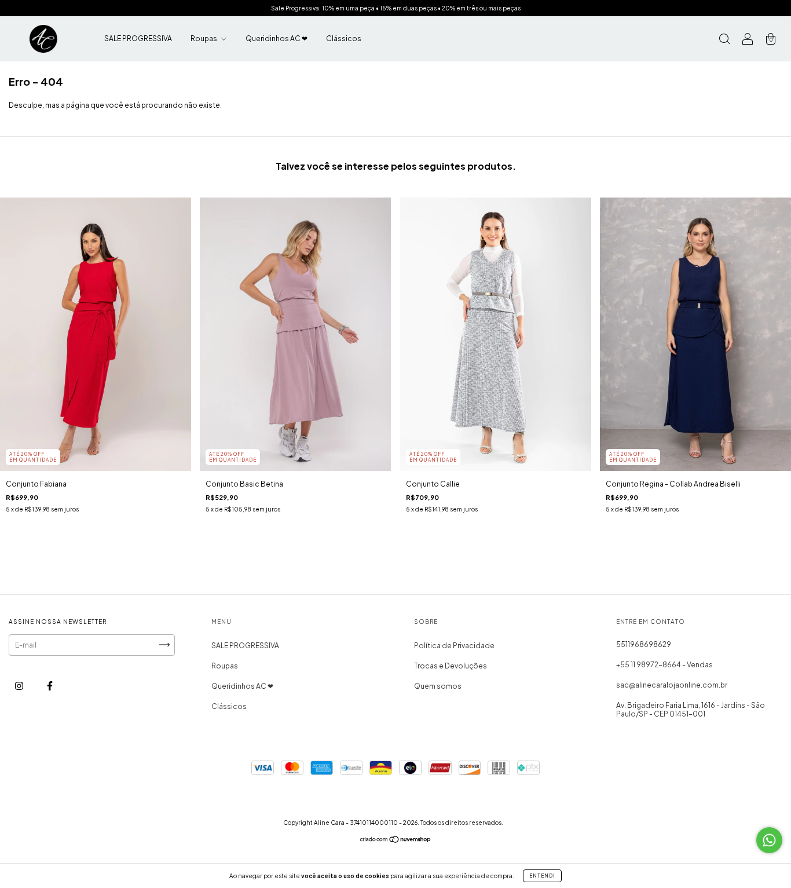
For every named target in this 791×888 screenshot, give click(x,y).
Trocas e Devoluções (450, 666)
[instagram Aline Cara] (20, 685)
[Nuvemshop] (396, 840)
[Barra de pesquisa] (724, 40)
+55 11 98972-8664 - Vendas (664, 664)
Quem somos (438, 686)
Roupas (204, 38)
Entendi (542, 876)
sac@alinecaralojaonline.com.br (671, 685)
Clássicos (343, 38)
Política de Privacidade (454, 645)
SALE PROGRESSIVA (138, 38)
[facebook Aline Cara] (49, 685)
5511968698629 (643, 644)
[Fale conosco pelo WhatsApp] (769, 840)
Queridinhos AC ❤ (276, 38)
